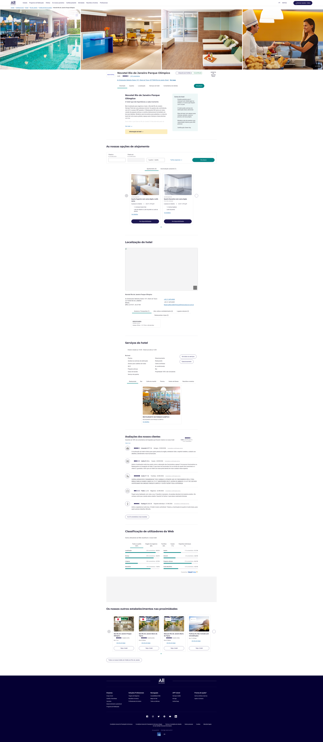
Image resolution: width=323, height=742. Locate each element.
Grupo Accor (109, 696)
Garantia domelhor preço (213, 74)
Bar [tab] (141, 381)
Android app (176, 701)
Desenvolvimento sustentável (114, 704)
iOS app (175, 698)
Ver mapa (173, 80)
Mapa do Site (153, 698)
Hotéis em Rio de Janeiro (45, 7)
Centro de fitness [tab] (173, 381)
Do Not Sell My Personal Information (162, 726)
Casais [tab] (173, 545)
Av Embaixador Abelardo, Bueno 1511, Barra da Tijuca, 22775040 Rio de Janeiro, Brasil (143, 80)
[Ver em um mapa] (161, 269)
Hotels (12, 7)
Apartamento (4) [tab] (152, 169)
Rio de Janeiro (33, 7)
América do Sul (20, 7)
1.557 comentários (135, 76)
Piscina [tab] (162, 381)
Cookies (198, 724)
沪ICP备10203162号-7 (167, 730)
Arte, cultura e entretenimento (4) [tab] (163, 311)
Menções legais (207, 724)
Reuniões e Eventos (134, 698)
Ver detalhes (146, 422)
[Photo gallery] (161, 39)
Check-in (112, 155)
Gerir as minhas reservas (200, 696)
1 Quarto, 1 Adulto (153, 160)
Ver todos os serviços (188, 356)
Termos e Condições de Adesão (173, 724)
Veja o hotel (123, 648)
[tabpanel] (161, 200)
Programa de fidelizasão (112, 706)
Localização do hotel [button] (138, 242)
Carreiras (108, 701)
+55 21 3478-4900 (169, 299)
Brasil (26, 7)
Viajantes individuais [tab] (185, 545)
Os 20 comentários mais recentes (137, 517)
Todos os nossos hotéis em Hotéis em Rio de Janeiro (124, 660)
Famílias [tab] (163, 545)
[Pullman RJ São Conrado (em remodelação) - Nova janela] (199, 623)
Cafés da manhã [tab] (151, 381)
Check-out (132, 155)
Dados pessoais (189, 724)
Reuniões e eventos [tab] (188, 381)
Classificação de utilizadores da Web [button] (149, 531)
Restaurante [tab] (132, 381)
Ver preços (199, 86)
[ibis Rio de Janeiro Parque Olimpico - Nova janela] (124, 623)
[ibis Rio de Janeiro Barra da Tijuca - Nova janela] (149, 623)
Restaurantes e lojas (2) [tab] (162, 315)
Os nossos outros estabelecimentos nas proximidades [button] (141, 608)
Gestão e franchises (111, 698)
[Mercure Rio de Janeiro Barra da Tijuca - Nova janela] (174, 623)
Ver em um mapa (120, 643)
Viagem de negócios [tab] (151, 545)
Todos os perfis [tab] (136, 545)
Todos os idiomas (155, 701)
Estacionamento (186, 361)
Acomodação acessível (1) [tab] (168, 169)
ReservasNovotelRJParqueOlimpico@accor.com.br (179, 305)
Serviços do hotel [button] (136, 342)
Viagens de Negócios (134, 696)
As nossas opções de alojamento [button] (127, 146)
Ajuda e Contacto (198, 698)
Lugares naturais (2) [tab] (183, 311)
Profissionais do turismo (135, 701)
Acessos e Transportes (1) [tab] (141, 311)
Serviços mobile (177, 696)
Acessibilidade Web (155, 696)
